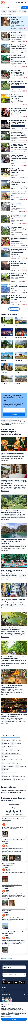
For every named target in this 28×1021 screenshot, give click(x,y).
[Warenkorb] (19, 3)
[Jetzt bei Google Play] (7, 983)
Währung (4, 971)
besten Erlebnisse (12, 792)
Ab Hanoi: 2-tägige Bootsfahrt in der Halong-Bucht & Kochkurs (13, 909)
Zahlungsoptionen (6, 997)
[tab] (10, 736)
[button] (14, 23)
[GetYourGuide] (3, 3)
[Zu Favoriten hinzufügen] (8, 18)
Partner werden (6, 994)
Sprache (4, 964)
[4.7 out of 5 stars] (14, 811)
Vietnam (21, 790)
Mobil (3, 979)
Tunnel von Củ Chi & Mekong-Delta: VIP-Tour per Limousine (13, 840)
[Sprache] (22, 3)
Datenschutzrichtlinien (6, 424)
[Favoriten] (15, 3)
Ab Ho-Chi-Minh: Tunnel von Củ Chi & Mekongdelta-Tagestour (12, 885)
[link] (14, 23)
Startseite (3, 958)
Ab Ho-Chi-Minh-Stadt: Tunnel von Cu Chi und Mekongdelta (13, 819)
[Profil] (25, 3)
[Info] (13, 14)
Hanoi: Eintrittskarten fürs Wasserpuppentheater (8, 864)
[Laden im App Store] (19, 983)
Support (4, 987)
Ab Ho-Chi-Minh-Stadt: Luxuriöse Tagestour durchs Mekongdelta (13, 932)
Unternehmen (5, 991)
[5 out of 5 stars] (14, 822)
